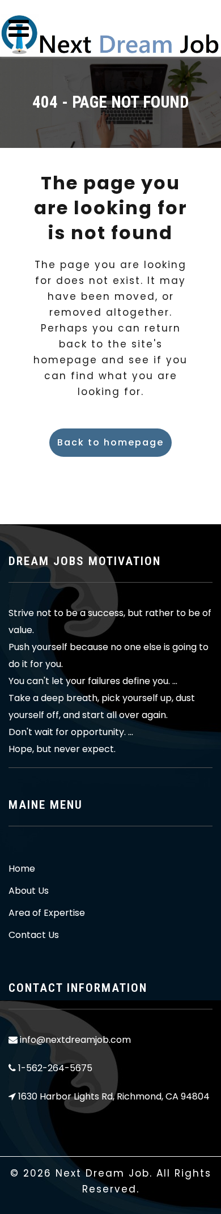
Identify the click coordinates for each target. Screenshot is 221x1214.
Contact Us (33, 935)
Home (21, 869)
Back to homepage (110, 442)
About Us (28, 891)
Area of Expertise (46, 913)
